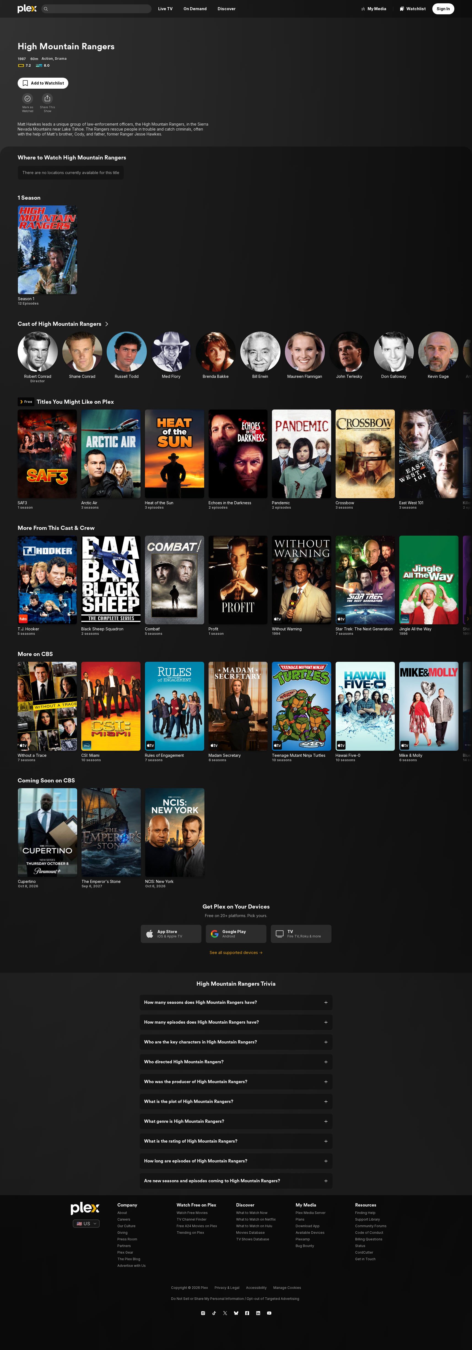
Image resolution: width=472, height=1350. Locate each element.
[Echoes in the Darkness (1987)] (238, 460)
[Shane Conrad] (82, 357)
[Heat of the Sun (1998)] (174, 460)
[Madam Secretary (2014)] (238, 712)
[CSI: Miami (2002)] (111, 712)
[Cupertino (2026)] (47, 838)
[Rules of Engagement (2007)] (174, 712)
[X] (225, 1313)
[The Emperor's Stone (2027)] (111, 838)
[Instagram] (203, 1313)
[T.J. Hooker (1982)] (47, 586)
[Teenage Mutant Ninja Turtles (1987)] (301, 712)
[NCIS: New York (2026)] (174, 838)
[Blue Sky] (236, 1313)
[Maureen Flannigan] (305, 357)
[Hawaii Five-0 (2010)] (365, 712)
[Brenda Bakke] (216, 357)
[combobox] (100, 8)
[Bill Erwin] (260, 357)
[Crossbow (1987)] (365, 460)
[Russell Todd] (127, 357)
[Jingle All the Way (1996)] (428, 586)
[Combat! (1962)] (174, 586)
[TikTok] (214, 1313)
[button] (47, 103)
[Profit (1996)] (238, 586)
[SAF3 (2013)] (47, 460)
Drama (61, 58)
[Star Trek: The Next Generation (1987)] (365, 586)
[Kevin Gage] (438, 357)
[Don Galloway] (394, 357)
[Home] (27, 8)
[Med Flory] (171, 357)
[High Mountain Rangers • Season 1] (47, 255)
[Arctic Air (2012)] (111, 460)
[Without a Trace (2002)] (47, 712)
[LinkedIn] (258, 1313)
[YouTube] (269, 1313)
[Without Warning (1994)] (301, 586)
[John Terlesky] (349, 357)
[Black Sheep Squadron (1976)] (111, 586)
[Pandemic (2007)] (301, 460)
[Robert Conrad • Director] (38, 357)
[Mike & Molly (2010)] (428, 712)
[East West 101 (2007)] (428, 460)
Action (47, 58)
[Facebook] (247, 1313)
